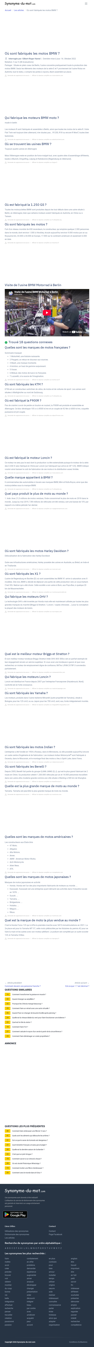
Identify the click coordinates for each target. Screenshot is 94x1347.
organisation (54, 1325)
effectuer (8, 1305)
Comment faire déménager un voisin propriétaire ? (31, 1036)
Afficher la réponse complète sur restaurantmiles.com (48, 672)
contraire (52, 1262)
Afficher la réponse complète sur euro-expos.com (47, 611)
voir (6, 1278)
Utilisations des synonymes (16, 1231)
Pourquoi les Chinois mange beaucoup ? (27, 1004)
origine (52, 1285)
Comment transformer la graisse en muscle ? (29, 994)
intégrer (30, 1301)
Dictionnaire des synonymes (17, 1234)
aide (51, 1292)
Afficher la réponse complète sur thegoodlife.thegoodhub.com (51, 705)
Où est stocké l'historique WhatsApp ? (26, 1163)
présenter (75, 1298)
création (8, 1318)
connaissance (55, 1305)
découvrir (31, 1298)
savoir (73, 1282)
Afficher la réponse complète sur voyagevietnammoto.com (49, 508)
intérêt (73, 1318)
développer (31, 1285)
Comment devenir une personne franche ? (23, 986)
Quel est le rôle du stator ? (22, 1022)
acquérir (30, 1318)
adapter (52, 1321)
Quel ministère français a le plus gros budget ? (29, 1145)
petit (73, 1278)
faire (7, 1258)
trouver (8, 1275)
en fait (73, 1275)
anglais (74, 1258)
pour (51, 1265)
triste (51, 1311)
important (75, 1268)
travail (73, 1265)
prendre (8, 1272)
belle (7, 1298)
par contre (31, 1308)
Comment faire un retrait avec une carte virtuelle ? (31, 1008)
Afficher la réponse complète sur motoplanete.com (47, 872)
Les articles (10, 1238)
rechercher (75, 1321)
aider (29, 1295)
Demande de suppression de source (18, 75)
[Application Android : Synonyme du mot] (16, 1214)
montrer (8, 1285)
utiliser (52, 1282)
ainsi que (53, 1318)
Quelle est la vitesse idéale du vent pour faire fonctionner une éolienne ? (39, 1018)
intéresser (75, 1288)
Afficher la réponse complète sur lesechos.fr (45, 243)
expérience (31, 1272)
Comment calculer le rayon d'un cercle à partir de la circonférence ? (37, 1032)
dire (72, 1272)
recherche (9, 1308)
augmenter (31, 1275)
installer (52, 1275)
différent (74, 1292)
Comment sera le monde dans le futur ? (27, 1173)
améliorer (31, 1315)
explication (75, 1308)
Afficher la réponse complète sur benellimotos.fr (46, 781)
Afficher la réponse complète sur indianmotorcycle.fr (48, 762)
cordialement (32, 1258)
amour (51, 1272)
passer (74, 1315)
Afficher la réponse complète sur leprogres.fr (45, 938)
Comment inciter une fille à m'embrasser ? (27, 1168)
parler (51, 1308)
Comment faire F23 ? (20, 1027)
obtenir (8, 1282)
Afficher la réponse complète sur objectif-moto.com (47, 415)
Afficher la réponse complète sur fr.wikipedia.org (46, 220)
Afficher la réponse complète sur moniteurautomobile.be (49, 592)
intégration (9, 1301)
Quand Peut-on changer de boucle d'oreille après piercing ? (34, 1013)
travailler (8, 1315)
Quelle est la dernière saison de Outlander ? (28, 1150)
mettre (7, 1262)
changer (30, 1288)
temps (51, 1278)
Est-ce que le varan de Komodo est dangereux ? (30, 1140)
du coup (8, 1288)
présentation (32, 1292)
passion (8, 1325)
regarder (74, 1311)
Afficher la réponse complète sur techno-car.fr (46, 380)
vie (6, 1295)
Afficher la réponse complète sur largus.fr (44, 162)
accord (30, 1325)
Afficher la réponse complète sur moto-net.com (46, 569)
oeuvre (52, 1288)
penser (8, 1311)
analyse (30, 1282)
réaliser (52, 1295)
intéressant (53, 1298)
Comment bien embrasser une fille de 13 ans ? (29, 1131)
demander (31, 1268)
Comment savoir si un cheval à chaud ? (27, 1159)
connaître (53, 1301)
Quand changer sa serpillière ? (23, 999)
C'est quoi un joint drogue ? (22, 1154)
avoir (7, 1265)
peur (29, 1321)
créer (7, 1268)
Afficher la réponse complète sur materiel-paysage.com (49, 688)
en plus (52, 1258)
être (72, 1262)
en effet (30, 1262)
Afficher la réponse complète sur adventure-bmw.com (48, 139)
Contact (52, 1231)
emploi (74, 1305)
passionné (9, 1321)
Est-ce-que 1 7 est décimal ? (77, 986)
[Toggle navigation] (86, 3)
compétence (76, 1325)
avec (29, 1311)
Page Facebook (55, 1234)
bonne (7, 1292)
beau (29, 1305)
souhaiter (75, 1295)
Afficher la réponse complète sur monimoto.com (46, 794)
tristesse (52, 1315)
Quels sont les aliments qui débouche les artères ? (31, 1136)
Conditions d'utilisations (78, 1342)
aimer (29, 1278)
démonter (75, 1301)
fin (72, 1285)
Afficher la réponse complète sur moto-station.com (47, 75)
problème (31, 1265)
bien (51, 1268)
